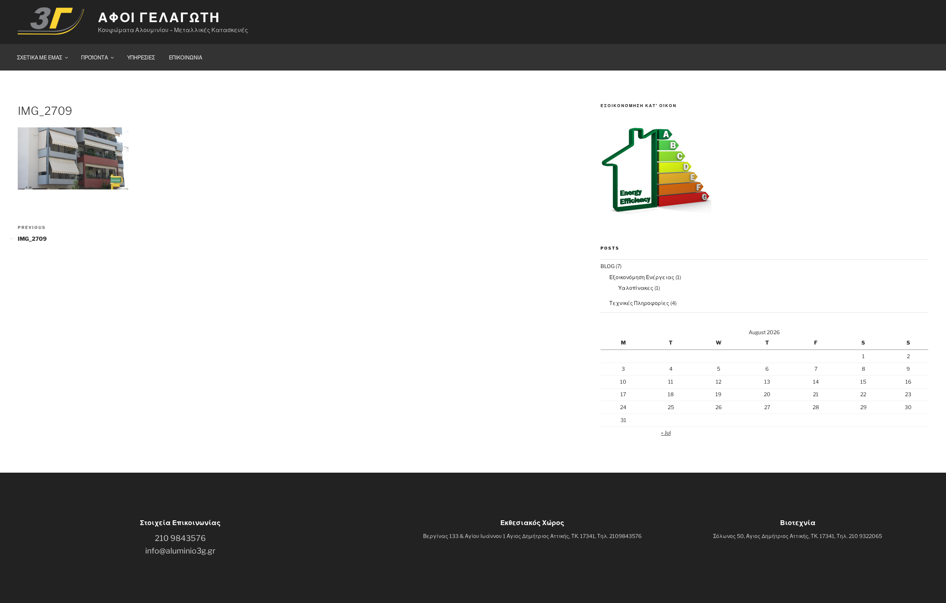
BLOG (607, 266)
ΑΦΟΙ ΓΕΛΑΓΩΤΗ (159, 17)
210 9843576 (180, 538)
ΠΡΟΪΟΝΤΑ (94, 57)
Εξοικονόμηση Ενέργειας (641, 277)
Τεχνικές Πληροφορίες (639, 303)
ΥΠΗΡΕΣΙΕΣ (141, 57)
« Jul (666, 432)
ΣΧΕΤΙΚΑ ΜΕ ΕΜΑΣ (39, 57)
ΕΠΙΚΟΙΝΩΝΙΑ (185, 57)
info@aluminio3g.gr (180, 550)
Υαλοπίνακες (635, 288)
